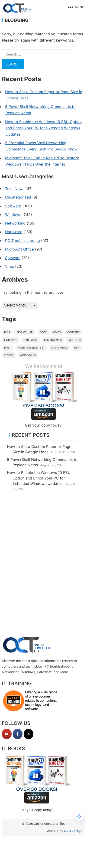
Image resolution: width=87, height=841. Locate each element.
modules (74, 340)
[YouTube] (7, 734)
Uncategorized (18, 197)
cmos (57, 332)
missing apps (53, 340)
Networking (15, 223)
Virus (9, 266)
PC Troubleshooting (22, 240)
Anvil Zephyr (73, 831)
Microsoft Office (19, 249)
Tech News (14, 188)
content (73, 332)
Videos (8, 355)
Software (13, 206)
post (7, 347)
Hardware (13, 231)
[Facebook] (18, 734)
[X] (28, 734)
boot (43, 332)
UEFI (77, 347)
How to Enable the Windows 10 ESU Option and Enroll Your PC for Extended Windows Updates (43, 128)
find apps (10, 340)
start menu (59, 347)
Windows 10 (28, 355)
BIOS (7, 332)
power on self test (31, 347)
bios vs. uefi (24, 332)
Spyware (12, 257)
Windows (13, 214)
